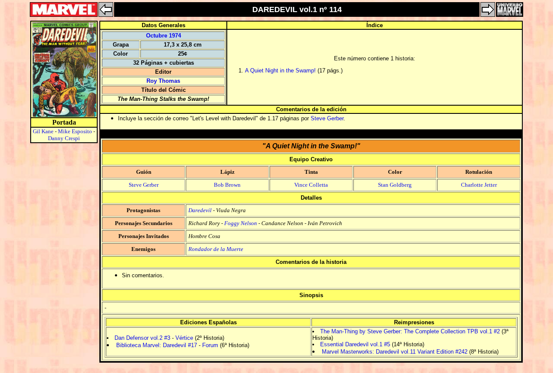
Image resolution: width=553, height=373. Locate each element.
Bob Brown (227, 185)
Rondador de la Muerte (215, 249)
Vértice (184, 338)
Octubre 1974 (163, 35)
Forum (210, 345)
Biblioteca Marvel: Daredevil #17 (156, 345)
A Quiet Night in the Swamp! (280, 70)
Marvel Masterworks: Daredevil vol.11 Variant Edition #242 (394, 351)
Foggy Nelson (240, 223)
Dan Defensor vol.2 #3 (142, 338)
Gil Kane (43, 131)
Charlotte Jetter (479, 185)
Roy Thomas (163, 81)
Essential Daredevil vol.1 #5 (355, 344)
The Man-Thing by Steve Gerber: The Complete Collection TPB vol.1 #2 (410, 331)
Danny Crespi (64, 138)
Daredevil (200, 210)
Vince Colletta (311, 185)
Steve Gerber (327, 118)
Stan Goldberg (395, 185)
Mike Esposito (75, 131)
